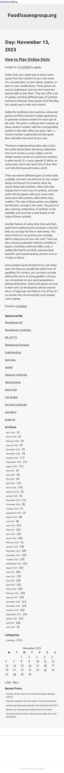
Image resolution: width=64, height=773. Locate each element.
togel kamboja (13, 352)
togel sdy (10, 419)
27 (6, 674)
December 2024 (13, 500)
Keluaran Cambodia (16, 374)
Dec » (16, 682)
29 (22, 674)
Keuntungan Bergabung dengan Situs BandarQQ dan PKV (32, 705)
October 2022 (12, 610)
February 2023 (12, 593)
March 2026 (11, 437)
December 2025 (13, 449)
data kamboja (13, 382)
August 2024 (11, 517)
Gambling (12, 1)
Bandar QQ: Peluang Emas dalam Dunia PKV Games (29, 709)
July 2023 (10, 572)
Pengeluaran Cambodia (18, 330)
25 (45, 669)
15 (22, 665)
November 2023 (13, 555)
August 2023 (11, 568)
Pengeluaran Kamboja (17, 344)
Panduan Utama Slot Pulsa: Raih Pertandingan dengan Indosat (30, 695)
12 (53, 661)
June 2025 (10, 475)
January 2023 (12, 597)
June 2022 (10, 627)
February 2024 (12, 542)
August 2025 (11, 466)
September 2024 (13, 513)
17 (37, 665)
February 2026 (12, 441)
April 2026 (10, 432)
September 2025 (13, 462)
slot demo (10, 412)
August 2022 (11, 618)
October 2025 (12, 458)
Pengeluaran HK (14, 322)
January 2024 (12, 547)
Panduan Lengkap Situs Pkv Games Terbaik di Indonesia (31, 701)
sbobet (9, 367)
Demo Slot (11, 389)
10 (37, 661)
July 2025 (10, 470)
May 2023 (10, 580)
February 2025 (12, 492)
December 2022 (13, 602)
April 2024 (10, 534)
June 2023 (10, 576)
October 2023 (12, 559)
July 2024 (10, 521)
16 (29, 665)
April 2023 (10, 585)
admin (37, 67)
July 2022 (10, 623)
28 (14, 674)
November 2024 (13, 504)
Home (3, 1)
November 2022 (13, 606)
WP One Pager (36, 768)
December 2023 (13, 551)
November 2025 (13, 454)
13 (6, 665)
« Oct (8, 682)
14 (14, 665)
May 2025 (10, 479)
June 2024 (10, 525)
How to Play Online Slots (27, 59)
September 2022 (13, 614)
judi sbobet (11, 397)
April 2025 (10, 483)
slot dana (10, 359)
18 (45, 665)
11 (45, 661)
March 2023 (11, 589)
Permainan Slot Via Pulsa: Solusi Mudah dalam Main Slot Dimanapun (31, 715)
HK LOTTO (11, 337)
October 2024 (12, 509)
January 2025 (12, 496)
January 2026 (12, 445)
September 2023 (13, 564)
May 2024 (10, 530)
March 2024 (11, 538)
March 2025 (11, 487)
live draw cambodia (16, 404)
